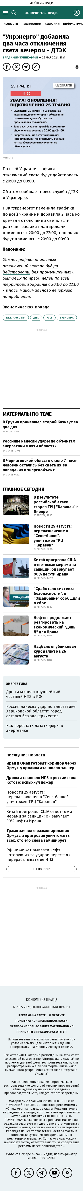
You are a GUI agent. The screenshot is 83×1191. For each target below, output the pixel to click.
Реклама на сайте (32, 1015)
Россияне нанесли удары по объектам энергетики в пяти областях (39, 443)
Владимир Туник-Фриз (21, 57)
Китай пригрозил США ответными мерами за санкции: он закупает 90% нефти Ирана (55, 567)
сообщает (29, 191)
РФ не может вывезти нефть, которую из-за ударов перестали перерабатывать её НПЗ (38, 855)
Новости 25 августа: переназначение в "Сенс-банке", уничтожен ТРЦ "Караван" (52, 536)
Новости (11, 24)
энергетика (66, 317)
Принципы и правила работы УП (41, 1031)
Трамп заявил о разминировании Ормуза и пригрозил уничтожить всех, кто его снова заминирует (38, 835)
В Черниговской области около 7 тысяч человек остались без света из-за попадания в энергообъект (41, 465)
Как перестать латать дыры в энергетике (34, 728)
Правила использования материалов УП (41, 1026)
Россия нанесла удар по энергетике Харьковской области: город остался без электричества (40, 711)
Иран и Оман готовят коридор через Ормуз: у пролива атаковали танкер (41, 765)
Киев (49, 317)
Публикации (31, 24)
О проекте (57, 1015)
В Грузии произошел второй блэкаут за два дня (40, 424)
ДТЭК (36, 317)
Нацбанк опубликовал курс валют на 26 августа (55, 651)
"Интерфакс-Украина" (58, 1059)
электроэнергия (15, 317)
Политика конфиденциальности (41, 1020)
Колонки (52, 24)
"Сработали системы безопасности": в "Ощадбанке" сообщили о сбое (57, 595)
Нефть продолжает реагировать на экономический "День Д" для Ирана (54, 624)
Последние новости (25, 755)
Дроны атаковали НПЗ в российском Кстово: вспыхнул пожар (41, 780)
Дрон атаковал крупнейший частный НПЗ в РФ (33, 694)
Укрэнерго (16, 197)
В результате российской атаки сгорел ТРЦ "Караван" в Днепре (56, 504)
